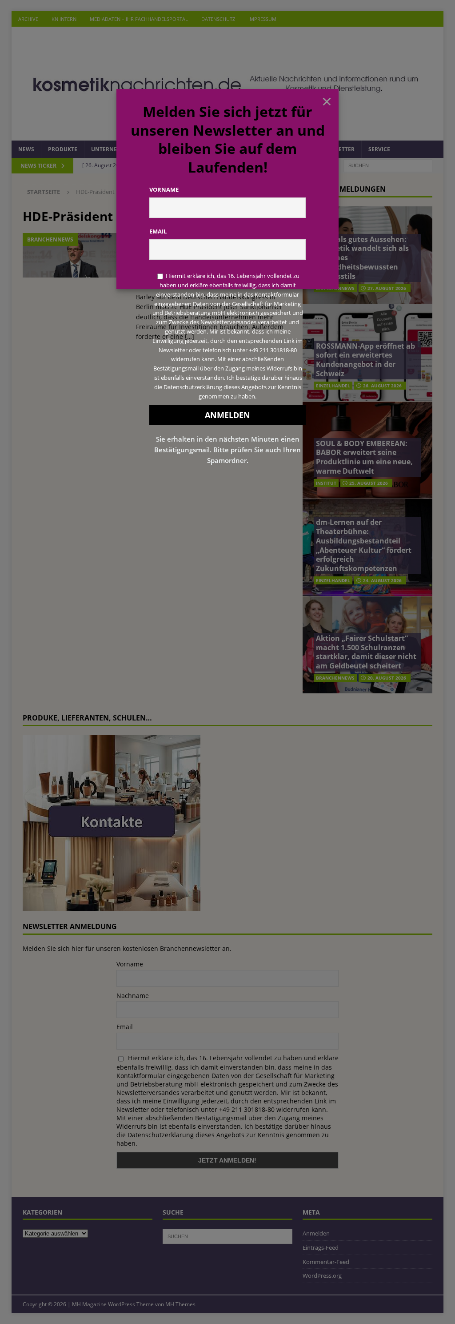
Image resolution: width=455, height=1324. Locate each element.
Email (158, 231)
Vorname (164, 189)
